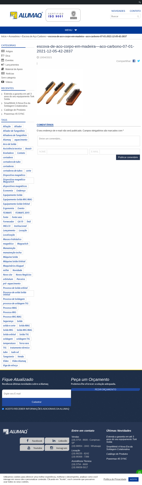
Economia (8, 190)
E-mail (94, 151)
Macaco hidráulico (12, 239)
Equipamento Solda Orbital (16, 203)
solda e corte (9, 325)
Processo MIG (9, 312)
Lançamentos (12, 65)
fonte (5, 217)
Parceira (21, 279)
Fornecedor (8, 221)
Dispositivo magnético (14, 175)
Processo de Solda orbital (15, 288)
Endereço (21, 190)
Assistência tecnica (12, 148)
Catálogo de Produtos (15, 110)
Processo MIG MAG (12, 316)
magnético (8, 243)
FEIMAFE (7, 212)
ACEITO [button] (133, 479)
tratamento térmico (20, 347)
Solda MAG (24, 325)
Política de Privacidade (115, 479)
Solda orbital (9, 334)
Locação (23, 230)
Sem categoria (8, 77)
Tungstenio (8, 356)
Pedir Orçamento (105, 389)
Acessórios (14, 36)
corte (28, 170)
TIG (5, 347)
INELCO (6, 226)
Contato (135, 11)
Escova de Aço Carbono (34, 36)
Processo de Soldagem (14, 299)
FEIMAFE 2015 (22, 212)
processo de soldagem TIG (15, 303)
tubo (5, 352)
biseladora (8, 153)
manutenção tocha (12, 252)
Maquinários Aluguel (13, 265)
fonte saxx (17, 217)
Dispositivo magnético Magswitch (14, 180)
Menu (68, 30)
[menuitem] (140, 2)
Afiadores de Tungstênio (15, 135)
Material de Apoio (14, 69)
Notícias (9, 73)
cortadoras (8, 166)
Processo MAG (10, 307)
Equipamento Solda (12, 195)
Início (4, 36)
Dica (7, 56)
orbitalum (8, 279)
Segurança (8, 321)
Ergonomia (8, 208)
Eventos (9, 60)
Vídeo (6, 361)
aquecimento (20, 139)
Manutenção (9, 248)
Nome (42, 151)
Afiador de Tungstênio (14, 130)
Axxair (28, 148)
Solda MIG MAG (24, 330)
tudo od (15, 352)
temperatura (9, 343)
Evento (21, 208)
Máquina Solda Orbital (14, 261)
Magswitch (22, 243)
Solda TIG (24, 334)
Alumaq (7, 139)
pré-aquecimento (12, 283)
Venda (21, 356)
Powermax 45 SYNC (14, 114)
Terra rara (24, 343)
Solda (19, 321)
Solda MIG (8, 330)
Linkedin (62, 441)
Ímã (29, 221)
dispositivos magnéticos (15, 186)
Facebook (37, 441)
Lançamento (9, 230)
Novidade (17, 270)
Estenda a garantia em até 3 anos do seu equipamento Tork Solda (19, 96)
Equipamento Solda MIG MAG (17, 199)
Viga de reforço (10, 365)
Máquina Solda (10, 257)
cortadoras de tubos (12, 170)
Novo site (7, 274)
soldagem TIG (23, 338)
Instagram (61, 448)
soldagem (8, 338)
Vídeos (8, 82)
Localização (9, 234)
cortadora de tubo (12, 161)
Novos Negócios (23, 274)
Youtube (37, 448)
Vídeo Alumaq (19, 361)
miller (6, 270)
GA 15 (20, 221)
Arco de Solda (9, 144)
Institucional (20, 226)
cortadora (8, 157)
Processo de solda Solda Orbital (14, 293)
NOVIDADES (118, 11)
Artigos (9, 51)
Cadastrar (36, 402)
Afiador (18, 126)
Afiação (7, 126)
